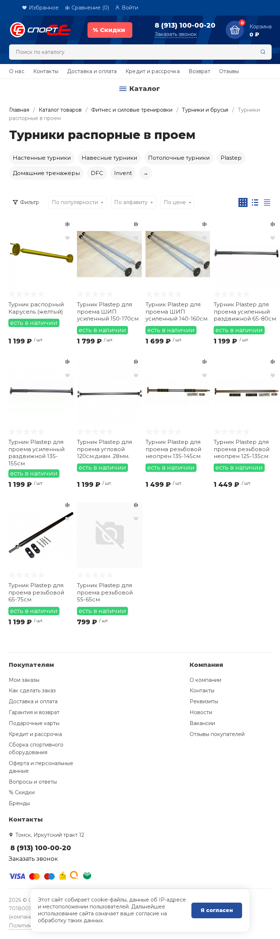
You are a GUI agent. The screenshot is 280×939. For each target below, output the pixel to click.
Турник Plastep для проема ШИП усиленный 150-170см (108, 311)
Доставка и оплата (92, 71)
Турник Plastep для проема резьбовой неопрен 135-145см (173, 448)
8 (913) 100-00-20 (185, 25)
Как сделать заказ (32, 690)
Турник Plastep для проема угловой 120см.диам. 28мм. (104, 448)
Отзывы (229, 71)
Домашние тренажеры (46, 173)
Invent (123, 173)
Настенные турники (42, 157)
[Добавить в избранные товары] (67, 237)
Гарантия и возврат (34, 712)
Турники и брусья (205, 110)
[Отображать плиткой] (243, 202)
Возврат (199, 71)
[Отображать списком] (255, 202)
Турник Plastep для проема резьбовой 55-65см (105, 592)
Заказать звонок (176, 34)
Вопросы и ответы (33, 782)
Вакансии (202, 723)
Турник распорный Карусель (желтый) (36, 308)
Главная (19, 110)
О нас (16, 71)
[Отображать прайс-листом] (267, 202)
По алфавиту (131, 202)
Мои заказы (24, 680)
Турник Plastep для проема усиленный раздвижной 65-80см (245, 311)
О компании (205, 680)
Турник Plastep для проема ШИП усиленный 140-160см (176, 311)
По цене (175, 202)
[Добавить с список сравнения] (67, 224)
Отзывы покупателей (217, 734)
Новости (201, 712)
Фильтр (29, 202)
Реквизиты (204, 701)
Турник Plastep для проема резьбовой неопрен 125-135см (241, 448)
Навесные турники (109, 157)
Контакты (45, 71)
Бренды (19, 803)
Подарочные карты (34, 723)
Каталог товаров (60, 110)
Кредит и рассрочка (152, 71)
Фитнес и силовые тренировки (131, 110)
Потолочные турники (179, 157)
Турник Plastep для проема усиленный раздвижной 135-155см (36, 452)
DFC (97, 173)
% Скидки (22, 792)
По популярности (75, 202)
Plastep (231, 157)
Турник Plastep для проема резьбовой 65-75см (36, 592)
